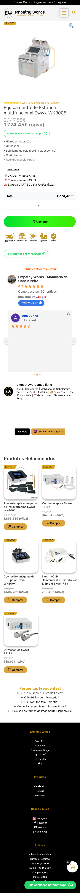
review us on (29, 303)
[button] (74, 13)
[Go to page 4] (45, 374)
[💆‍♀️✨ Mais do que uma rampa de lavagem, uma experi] (12, 409)
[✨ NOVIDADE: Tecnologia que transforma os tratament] (30, 409)
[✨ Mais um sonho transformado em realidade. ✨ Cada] (68, 409)
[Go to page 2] (40, 375)
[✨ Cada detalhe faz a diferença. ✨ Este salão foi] (49, 409)
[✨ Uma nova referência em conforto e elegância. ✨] (12, 420)
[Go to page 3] (43, 374)
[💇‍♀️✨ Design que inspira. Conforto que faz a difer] (30, 420)
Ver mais (13, 169)
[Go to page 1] (37, 374)
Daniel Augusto (33, 316)
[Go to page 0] (33, 374)
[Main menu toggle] (64, 13)
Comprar (42, 221)
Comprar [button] (17, 526)
